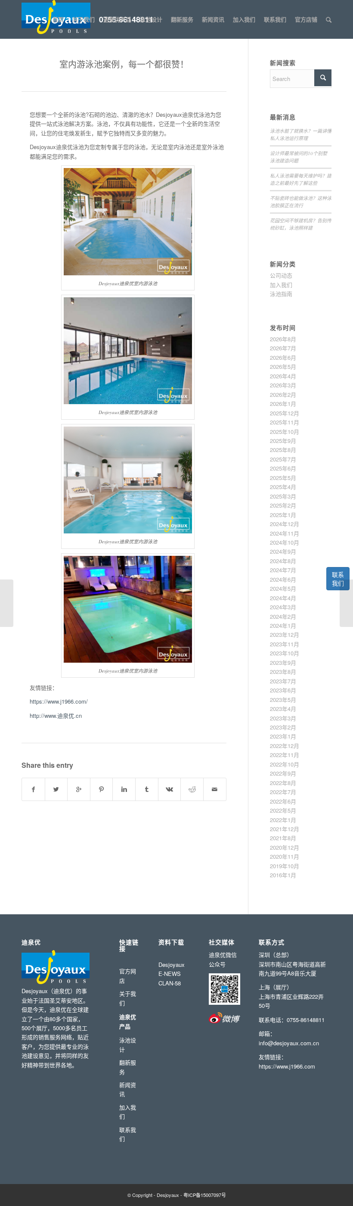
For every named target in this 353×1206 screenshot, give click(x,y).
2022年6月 (283, 801)
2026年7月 (283, 348)
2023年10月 (284, 653)
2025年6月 (283, 468)
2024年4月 (283, 598)
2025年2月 (283, 505)
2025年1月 (283, 515)
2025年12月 (284, 413)
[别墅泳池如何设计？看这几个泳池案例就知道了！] (346, 603)
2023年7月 (283, 681)
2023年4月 (283, 708)
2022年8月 (283, 783)
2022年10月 (284, 764)
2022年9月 (283, 773)
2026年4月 (283, 376)
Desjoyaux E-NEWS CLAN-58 (171, 973)
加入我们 (281, 284)
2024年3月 (283, 607)
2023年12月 (284, 634)
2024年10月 (284, 542)
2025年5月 (283, 478)
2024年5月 (283, 588)
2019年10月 (284, 866)
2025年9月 (283, 440)
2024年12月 (284, 524)
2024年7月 (283, 570)
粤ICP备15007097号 (204, 1194)
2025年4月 (283, 487)
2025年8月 (283, 450)
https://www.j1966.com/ (59, 701)
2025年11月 (284, 422)
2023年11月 (284, 644)
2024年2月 (283, 616)
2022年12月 (284, 746)
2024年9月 (283, 551)
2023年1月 (283, 736)
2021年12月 (284, 829)
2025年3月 (283, 496)
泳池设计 (127, 1044)
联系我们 (338, 578)
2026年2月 (283, 394)
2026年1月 (283, 403)
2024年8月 (283, 561)
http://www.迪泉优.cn (56, 715)
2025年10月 (284, 431)
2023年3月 (283, 718)
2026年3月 (283, 385)
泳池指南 (281, 294)
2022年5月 (283, 810)
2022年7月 (283, 792)
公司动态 (281, 275)
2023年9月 (283, 662)
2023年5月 (283, 699)
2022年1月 (283, 820)
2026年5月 (283, 366)
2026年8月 (283, 339)
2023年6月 (283, 690)
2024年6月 (283, 579)
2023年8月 (283, 671)
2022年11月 (284, 755)
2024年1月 (283, 625)
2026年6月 (283, 357)
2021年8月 (283, 838)
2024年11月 (284, 533)
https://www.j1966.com (287, 1066)
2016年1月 (283, 875)
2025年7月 (283, 459)
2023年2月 (283, 727)
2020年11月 (284, 856)
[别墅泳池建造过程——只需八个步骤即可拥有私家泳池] (6, 603)
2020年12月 (284, 847)
